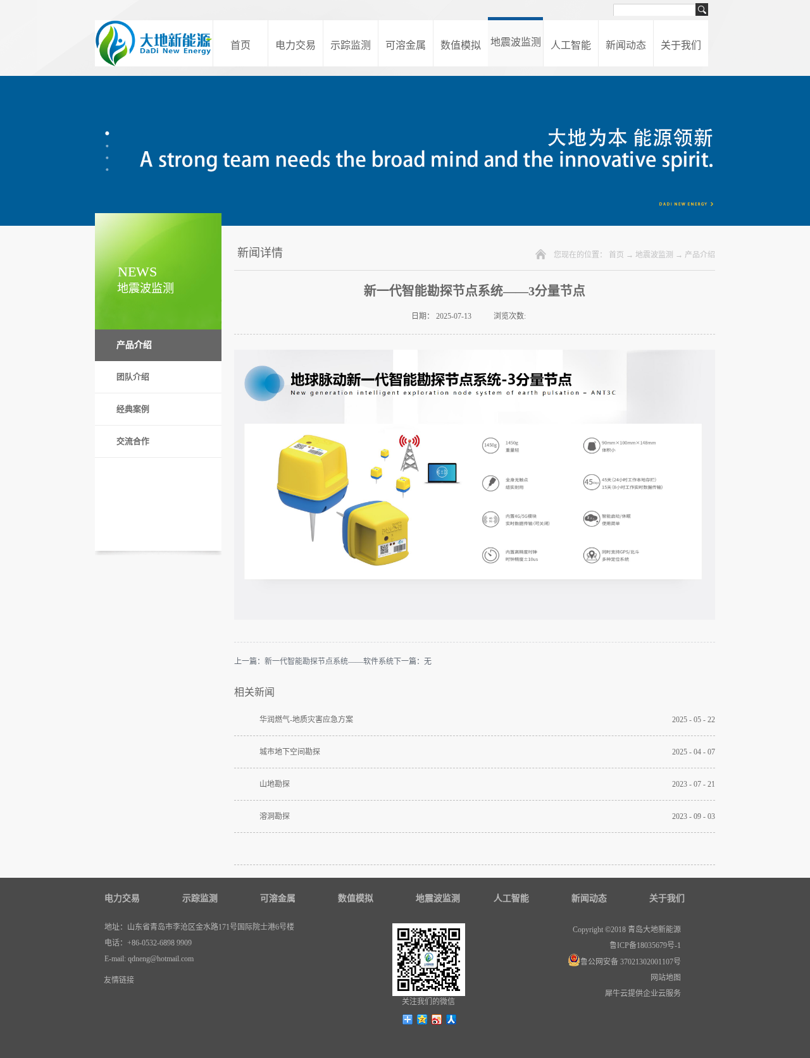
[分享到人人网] (451, 1019)
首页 (240, 45)
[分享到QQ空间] (422, 1019)
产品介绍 (700, 254)
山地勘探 (274, 784)
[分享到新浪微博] (437, 1019)
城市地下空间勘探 (289, 751)
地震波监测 (654, 254)
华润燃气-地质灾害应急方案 (306, 719)
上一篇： (314, 661)
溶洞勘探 (274, 816)
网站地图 (664, 977)
